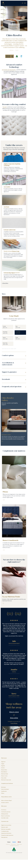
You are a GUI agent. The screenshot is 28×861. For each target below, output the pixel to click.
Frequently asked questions (7, 834)
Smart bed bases (5, 788)
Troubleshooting (4, 830)
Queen (5, 338)
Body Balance (4, 771)
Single (18, 338)
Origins (2, 762)
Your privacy (13, 843)
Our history (3, 809)
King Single (5, 332)
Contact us (8, 843)
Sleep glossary (4, 836)
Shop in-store (14, 711)
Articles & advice (5, 801)
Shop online (14, 717)
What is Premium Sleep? (6, 799)
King (18, 327)
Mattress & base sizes (6, 779)
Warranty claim (4, 826)
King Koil (16, 50)
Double (5, 327)
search (22, 3)
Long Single (18, 332)
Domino (3, 767)
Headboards (4, 790)
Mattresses (11, 50)
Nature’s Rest (4, 769)
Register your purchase (6, 824)
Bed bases (3, 786)
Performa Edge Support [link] (9, 272)
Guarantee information (6, 832)
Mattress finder (4, 773)
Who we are (4, 805)
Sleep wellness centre (6, 795)
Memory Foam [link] (15, 251)
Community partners (5, 811)
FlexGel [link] (5, 107)
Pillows (2, 792)
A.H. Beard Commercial (14, 844)
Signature (3, 760)
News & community (5, 815)
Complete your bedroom (7, 782)
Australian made (4, 817)
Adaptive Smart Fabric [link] (8, 435)
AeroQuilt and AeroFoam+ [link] (9, 69)
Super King (5, 343)
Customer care (4, 820)
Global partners (4, 813)
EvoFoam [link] (6, 229)
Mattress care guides (5, 828)
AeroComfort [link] (7, 186)
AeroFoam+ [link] (6, 206)
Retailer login (19, 843)
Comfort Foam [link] (11, 229)
